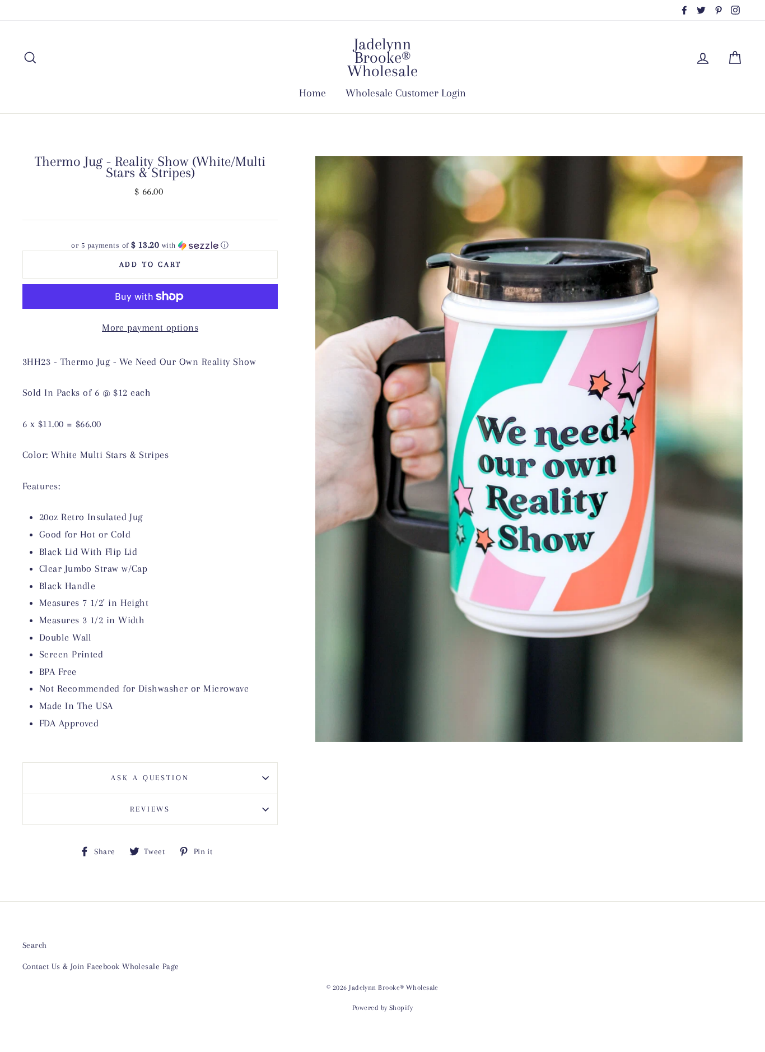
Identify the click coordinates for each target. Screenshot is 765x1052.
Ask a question (150, 777)
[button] (150, 245)
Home (312, 93)
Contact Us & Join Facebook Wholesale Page (100, 966)
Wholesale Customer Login (406, 93)
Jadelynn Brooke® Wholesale (382, 57)
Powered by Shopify (382, 1008)
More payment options (150, 327)
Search (34, 944)
